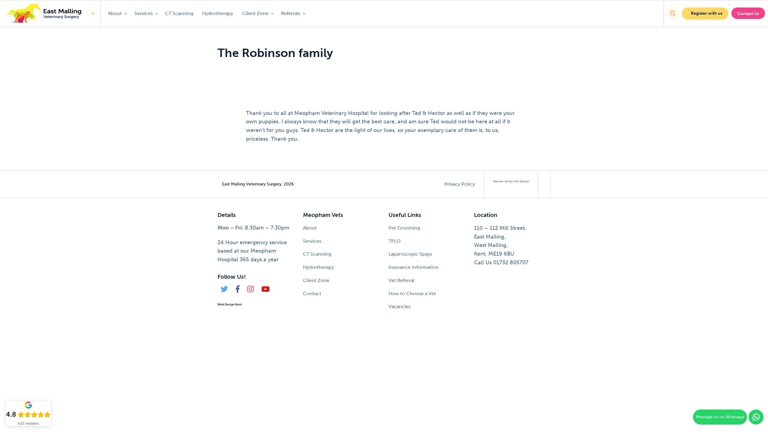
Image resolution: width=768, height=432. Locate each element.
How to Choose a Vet (412, 293)
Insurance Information (413, 267)
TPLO (394, 241)
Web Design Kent (230, 304)
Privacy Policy (459, 184)
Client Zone (256, 13)
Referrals (291, 13)
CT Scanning (179, 13)
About (115, 13)
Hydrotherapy (217, 13)
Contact (312, 293)
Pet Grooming (404, 228)
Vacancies (399, 306)
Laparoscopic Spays (410, 254)
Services (144, 13)
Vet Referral (401, 280)
